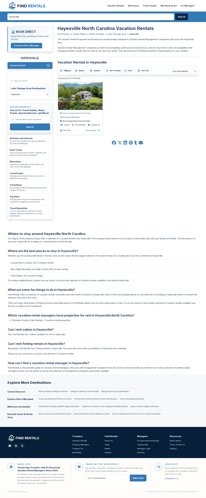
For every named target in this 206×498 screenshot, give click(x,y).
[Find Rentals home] (26, 5)
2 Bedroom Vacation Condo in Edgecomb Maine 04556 (105, 406)
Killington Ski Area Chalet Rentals (115, 391)
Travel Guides (150, 5)
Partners (141, 452)
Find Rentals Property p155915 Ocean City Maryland (95, 399)
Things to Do (78, 448)
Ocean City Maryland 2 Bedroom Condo (55, 399)
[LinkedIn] (16, 445)
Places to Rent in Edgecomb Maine (144, 406)
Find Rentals (63, 34)
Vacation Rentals (115, 5)
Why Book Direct (168, 5)
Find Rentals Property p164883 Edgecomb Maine (59, 406)
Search (30, 127)
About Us (109, 441)
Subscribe (138, 478)
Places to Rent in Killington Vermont (53, 391)
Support (173, 448)
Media (107, 448)
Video (107, 444)
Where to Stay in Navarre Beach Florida (55, 414)
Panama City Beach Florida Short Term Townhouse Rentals (136, 414)
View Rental (91, 130)
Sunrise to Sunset (69, 117)
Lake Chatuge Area (116, 34)
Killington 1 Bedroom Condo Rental (84, 391)
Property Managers (80, 444)
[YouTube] (9, 445)
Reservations (175, 441)
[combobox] (90, 16)
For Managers (188, 5)
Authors (108, 452)
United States (79, 34)
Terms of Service (177, 444)
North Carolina (97, 34)
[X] (22, 445)
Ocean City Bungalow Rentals (132, 399)
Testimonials (142, 444)
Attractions (133, 5)
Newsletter (77, 452)
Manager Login (143, 448)
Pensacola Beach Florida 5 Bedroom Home (91, 414)
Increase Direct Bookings (148, 441)
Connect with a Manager (26, 45)
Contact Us (170, 478)
